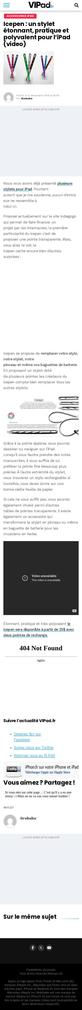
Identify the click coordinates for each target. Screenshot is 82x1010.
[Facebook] (33, 948)
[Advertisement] (41, 305)
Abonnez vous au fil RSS (34, 755)
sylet (9, 807)
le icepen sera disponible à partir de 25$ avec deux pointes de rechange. (38, 629)
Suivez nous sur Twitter (34, 747)
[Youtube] (49, 948)
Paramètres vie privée (40, 969)
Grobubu (26, 98)
